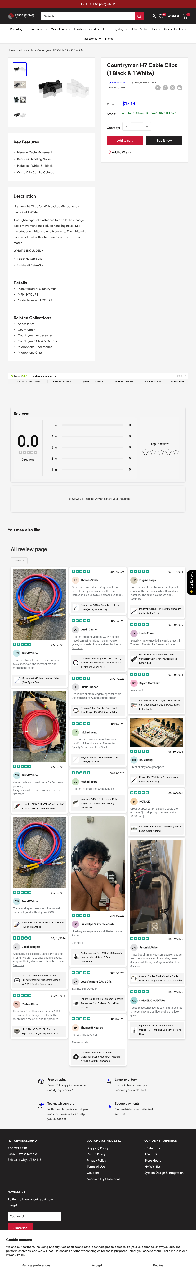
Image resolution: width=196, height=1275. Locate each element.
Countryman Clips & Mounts (37, 341)
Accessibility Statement (103, 1179)
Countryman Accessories (35, 335)
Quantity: (113, 128)
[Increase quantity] (147, 126)
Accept (97, 1265)
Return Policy (96, 1154)
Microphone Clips (30, 352)
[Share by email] (179, 87)
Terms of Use (96, 1166)
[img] (28, 453)
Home (11, 50)
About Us (150, 1154)
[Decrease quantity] (126, 126)
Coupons (93, 1173)
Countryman (116, 82)
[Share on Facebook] (158, 87)
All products (26, 50)
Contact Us (152, 1148)
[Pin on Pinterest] (165, 87)
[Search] (139, 16)
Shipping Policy (98, 1148)
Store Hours (152, 1160)
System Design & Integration (164, 1173)
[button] (185, 16)
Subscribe (20, 1228)
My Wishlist (152, 1166)
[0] (185, 16)
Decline (158, 1265)
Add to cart (125, 140)
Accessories (26, 324)
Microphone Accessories (35, 347)
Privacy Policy (15, 1255)
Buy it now (164, 140)
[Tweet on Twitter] (172, 87)
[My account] (154, 16)
